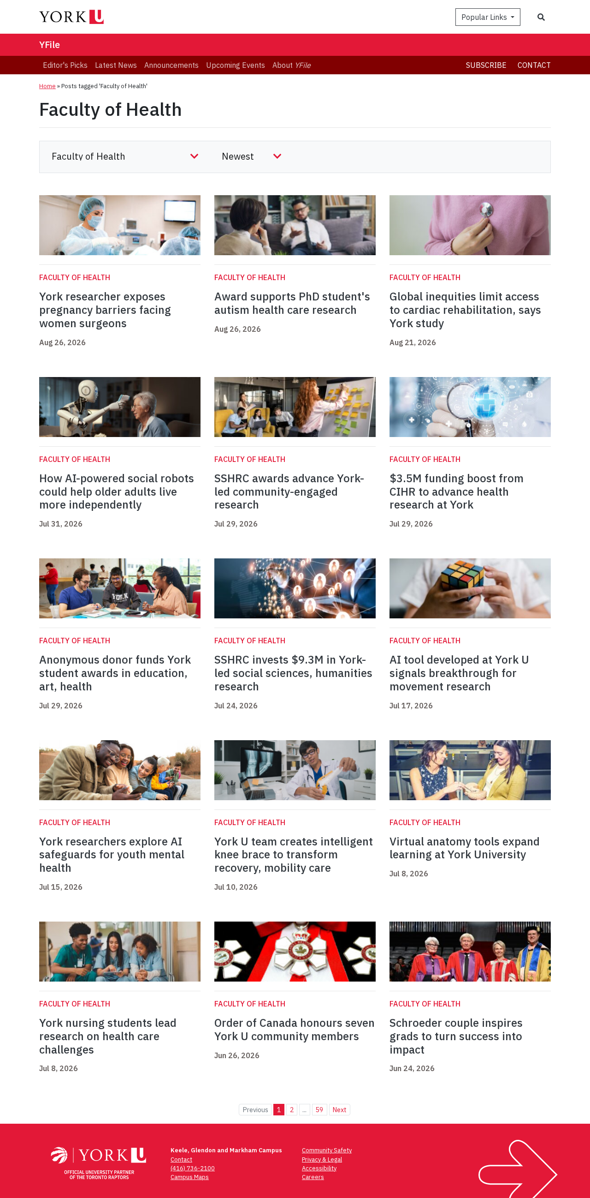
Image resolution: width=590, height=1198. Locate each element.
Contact (534, 65)
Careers (313, 1177)
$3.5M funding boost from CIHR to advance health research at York (456, 491)
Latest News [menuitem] (116, 65)
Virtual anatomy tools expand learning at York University (464, 848)
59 (319, 1109)
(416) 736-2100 (193, 1168)
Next (339, 1109)
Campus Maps (190, 1177)
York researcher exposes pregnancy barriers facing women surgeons (105, 309)
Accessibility (319, 1168)
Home (47, 86)
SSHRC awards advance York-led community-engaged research (289, 491)
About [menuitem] (291, 65)
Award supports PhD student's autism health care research (292, 303)
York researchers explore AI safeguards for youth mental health (111, 854)
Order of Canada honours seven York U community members (294, 1029)
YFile (49, 44)
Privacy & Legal (322, 1159)
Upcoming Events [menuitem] (235, 65)
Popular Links (485, 17)
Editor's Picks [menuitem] (65, 65)
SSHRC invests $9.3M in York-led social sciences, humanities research (293, 673)
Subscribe (486, 65)
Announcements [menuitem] (171, 65)
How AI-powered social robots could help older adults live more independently (116, 491)
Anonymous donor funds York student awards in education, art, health (115, 673)
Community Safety (327, 1150)
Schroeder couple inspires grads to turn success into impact (456, 1036)
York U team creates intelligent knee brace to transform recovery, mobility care (293, 854)
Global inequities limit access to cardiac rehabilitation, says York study (465, 309)
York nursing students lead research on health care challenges (108, 1036)
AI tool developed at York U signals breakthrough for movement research (459, 673)
